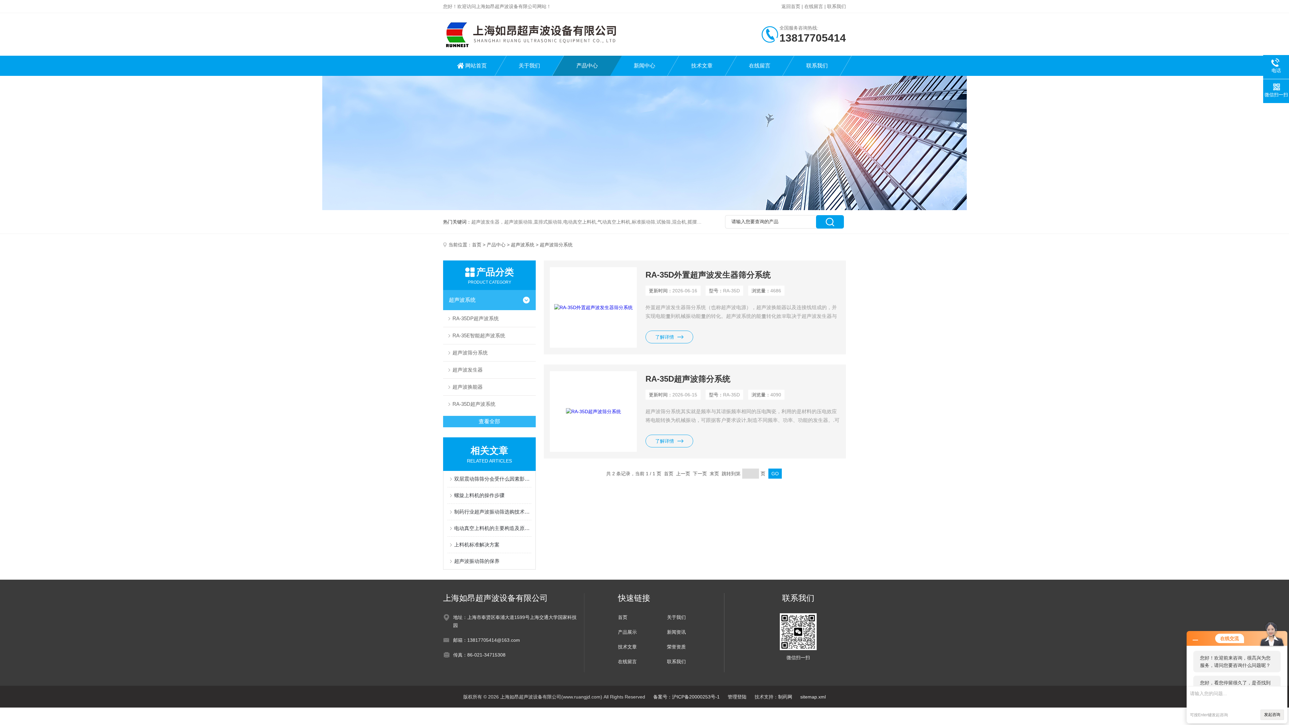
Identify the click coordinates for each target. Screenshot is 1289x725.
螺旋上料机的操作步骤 (479, 495)
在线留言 (813, 6)
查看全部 (489, 421)
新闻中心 (644, 65)
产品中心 (587, 65)
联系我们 (836, 6)
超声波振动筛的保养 (476, 561)
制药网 (785, 696)
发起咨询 (1272, 714)
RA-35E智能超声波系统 (478, 335)
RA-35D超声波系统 (473, 404)
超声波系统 (522, 244)
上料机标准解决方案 (476, 544)
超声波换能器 (467, 387)
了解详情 (664, 337)
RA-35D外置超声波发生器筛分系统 (708, 274)
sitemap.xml (813, 696)
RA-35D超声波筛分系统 (688, 378)
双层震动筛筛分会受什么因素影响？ (492, 479)
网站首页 (476, 65)
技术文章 (702, 65)
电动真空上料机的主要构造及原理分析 (492, 528)
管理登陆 (737, 696)
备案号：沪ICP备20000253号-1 (686, 696)
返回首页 (790, 6)
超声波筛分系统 (470, 352)
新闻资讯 (676, 632)
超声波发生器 (467, 370)
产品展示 (627, 632)
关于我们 (529, 65)
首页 (476, 244)
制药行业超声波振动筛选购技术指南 (492, 512)
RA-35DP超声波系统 (475, 318)
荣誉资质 (676, 646)
